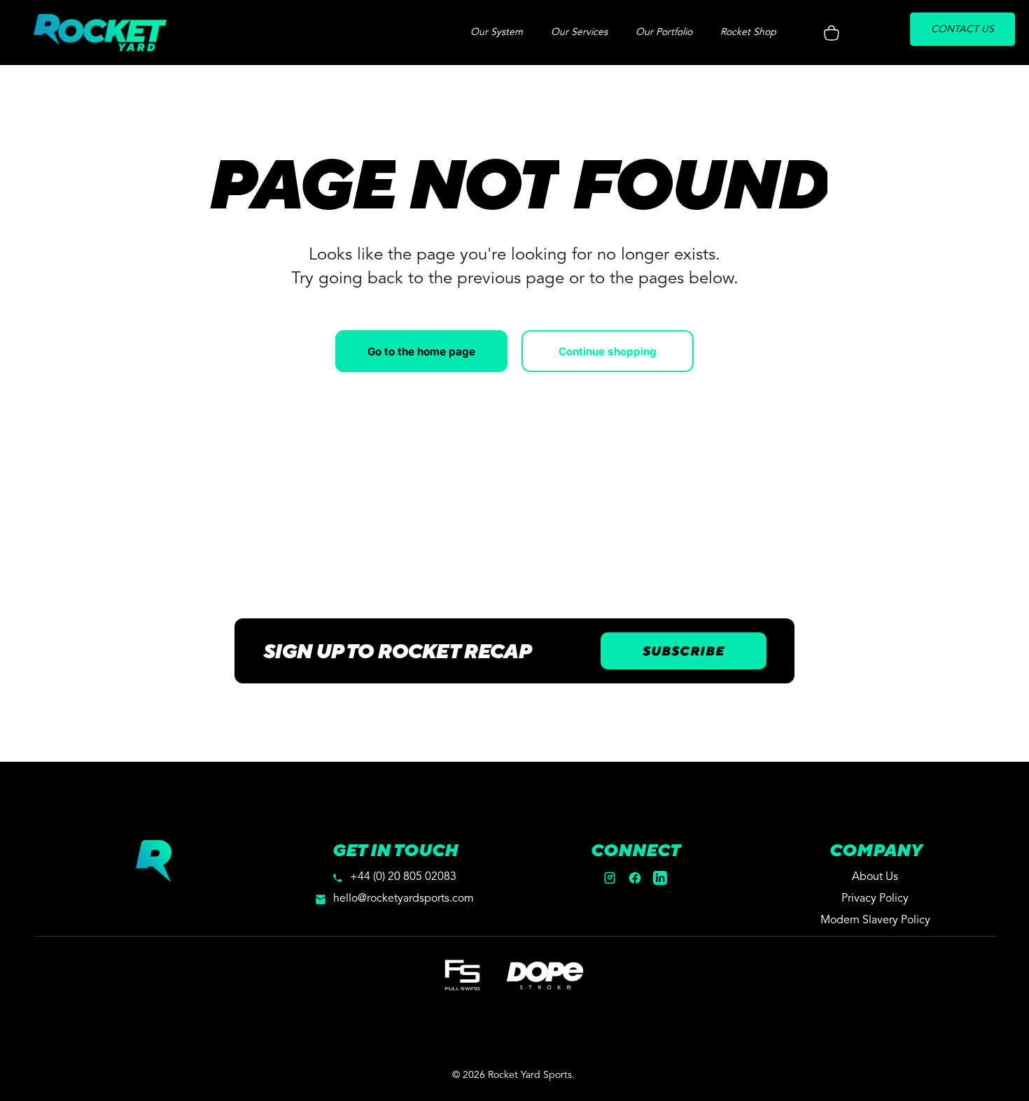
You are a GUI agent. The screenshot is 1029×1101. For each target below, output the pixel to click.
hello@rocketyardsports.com (403, 898)
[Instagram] (610, 878)
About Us (875, 877)
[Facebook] (635, 878)
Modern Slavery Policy (875, 920)
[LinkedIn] (660, 878)
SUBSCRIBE (683, 651)
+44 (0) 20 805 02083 (403, 877)
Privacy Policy (875, 898)
